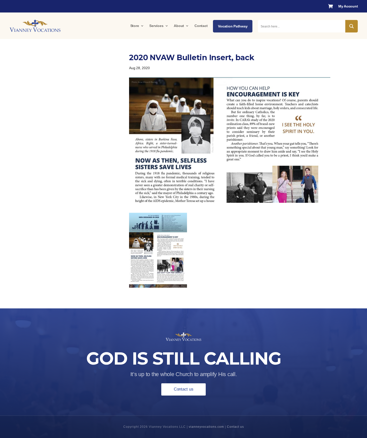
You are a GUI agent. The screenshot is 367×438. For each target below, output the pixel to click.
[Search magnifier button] (351, 26)
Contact (200, 26)
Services (156, 26)
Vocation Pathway (232, 26)
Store (134, 26)
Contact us (183, 389)
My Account (348, 6)
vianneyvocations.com (206, 427)
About (179, 26)
